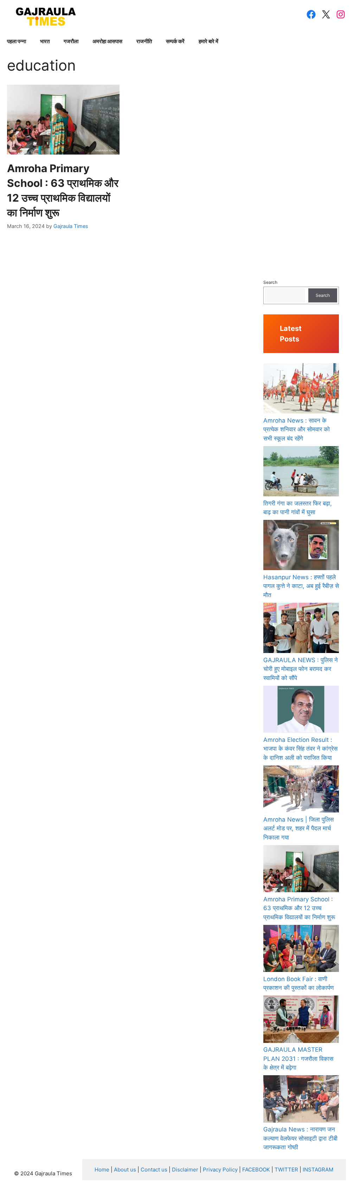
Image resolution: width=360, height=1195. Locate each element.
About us (125, 1169)
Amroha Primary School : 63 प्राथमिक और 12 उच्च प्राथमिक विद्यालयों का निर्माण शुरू (299, 908)
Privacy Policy (220, 1169)
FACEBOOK (256, 1169)
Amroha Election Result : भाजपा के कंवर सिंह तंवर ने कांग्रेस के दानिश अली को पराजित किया (300, 748)
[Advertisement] (301, 162)
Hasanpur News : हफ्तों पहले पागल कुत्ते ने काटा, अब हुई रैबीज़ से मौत (301, 586)
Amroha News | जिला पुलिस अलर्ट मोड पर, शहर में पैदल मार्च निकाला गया (298, 828)
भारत (45, 41)
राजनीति (144, 41)
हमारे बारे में (208, 41)
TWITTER (286, 1169)
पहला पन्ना (16, 41)
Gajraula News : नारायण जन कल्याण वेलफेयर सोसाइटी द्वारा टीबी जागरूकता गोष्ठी (300, 1138)
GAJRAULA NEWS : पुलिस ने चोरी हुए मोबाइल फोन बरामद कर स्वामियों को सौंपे (300, 669)
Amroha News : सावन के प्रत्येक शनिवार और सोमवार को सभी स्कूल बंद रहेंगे (296, 429)
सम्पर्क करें (175, 41)
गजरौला (71, 41)
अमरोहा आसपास (107, 41)
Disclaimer (185, 1169)
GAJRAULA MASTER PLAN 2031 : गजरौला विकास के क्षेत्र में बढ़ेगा (298, 1058)
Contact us (154, 1169)
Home (102, 1169)
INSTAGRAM (318, 1169)
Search (270, 282)
